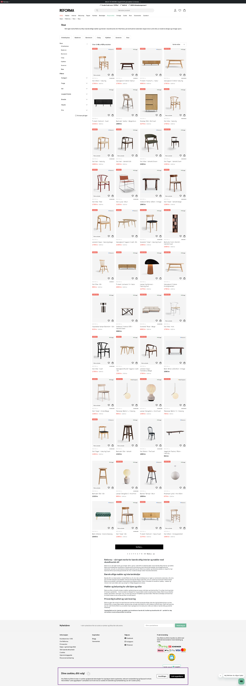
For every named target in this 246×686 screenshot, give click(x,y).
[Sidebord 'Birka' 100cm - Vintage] (151, 183)
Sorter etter (176, 44)
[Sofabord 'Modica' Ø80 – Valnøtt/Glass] (127, 308)
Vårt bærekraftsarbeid (67, 649)
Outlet (125, 15)
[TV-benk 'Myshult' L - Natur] (151, 62)
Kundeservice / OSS (66, 639)
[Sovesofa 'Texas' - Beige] (151, 308)
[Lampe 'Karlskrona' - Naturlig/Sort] (151, 265)
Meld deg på (181, 625)
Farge (63, 83)
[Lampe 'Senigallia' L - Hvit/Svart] (151, 392)
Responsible (110, 15)
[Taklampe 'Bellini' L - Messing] (127, 392)
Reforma (67, 19)
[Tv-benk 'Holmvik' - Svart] (103, 102)
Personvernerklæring (67, 658)
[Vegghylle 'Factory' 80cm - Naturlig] (175, 433)
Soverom (118, 37)
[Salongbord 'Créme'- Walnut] (127, 62)
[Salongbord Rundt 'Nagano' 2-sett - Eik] (127, 350)
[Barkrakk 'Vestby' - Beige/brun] (127, 102)
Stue (79, 19)
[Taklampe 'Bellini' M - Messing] (175, 392)
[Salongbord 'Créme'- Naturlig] (175, 62)
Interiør (74, 15)
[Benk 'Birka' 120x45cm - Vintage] (175, 350)
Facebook (130, 638)
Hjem (61, 19)
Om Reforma (64, 641)
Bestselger (102, 15)
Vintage (118, 15)
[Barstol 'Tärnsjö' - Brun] (151, 475)
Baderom (78, 37)
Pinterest (130, 645)
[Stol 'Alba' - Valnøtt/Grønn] (151, 143)
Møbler (67, 15)
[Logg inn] (175, 10)
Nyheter (94, 15)
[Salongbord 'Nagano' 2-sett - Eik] (127, 223)
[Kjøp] (113, 75)
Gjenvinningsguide (66, 655)
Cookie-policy (135, 680)
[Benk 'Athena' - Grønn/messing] (103, 515)
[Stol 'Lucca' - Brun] (127, 183)
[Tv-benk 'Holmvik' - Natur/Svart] (151, 515)
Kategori (64, 78)
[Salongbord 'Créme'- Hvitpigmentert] (175, 265)
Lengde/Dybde (66, 94)
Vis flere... (139, 547)
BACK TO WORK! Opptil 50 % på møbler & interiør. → (123, 2)
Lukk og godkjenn (177, 676)
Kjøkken (108, 37)
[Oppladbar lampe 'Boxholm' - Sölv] (103, 308)
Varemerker (137, 15)
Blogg (94, 639)
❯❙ (154, 554)
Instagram (129, 641)
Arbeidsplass (65, 37)
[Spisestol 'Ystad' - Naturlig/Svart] (151, 223)
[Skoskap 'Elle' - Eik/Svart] (151, 102)
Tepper (88, 15)
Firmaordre (63, 644)
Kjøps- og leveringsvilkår (68, 647)
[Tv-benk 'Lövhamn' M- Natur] (127, 265)
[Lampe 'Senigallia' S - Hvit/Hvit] (127, 475)
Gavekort (146, 15)
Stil (62, 88)
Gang (99, 37)
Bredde (63, 99)
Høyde (63, 105)
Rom (130, 15)
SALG (61, 15)
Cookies (62, 652)
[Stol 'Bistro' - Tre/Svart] (151, 433)
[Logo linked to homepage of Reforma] (67, 10)
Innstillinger (162, 676)
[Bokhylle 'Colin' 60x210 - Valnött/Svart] (175, 223)
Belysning (81, 15)
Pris (62, 110)
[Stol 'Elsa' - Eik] (103, 265)
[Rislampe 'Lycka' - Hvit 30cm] (175, 475)
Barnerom (89, 37)
